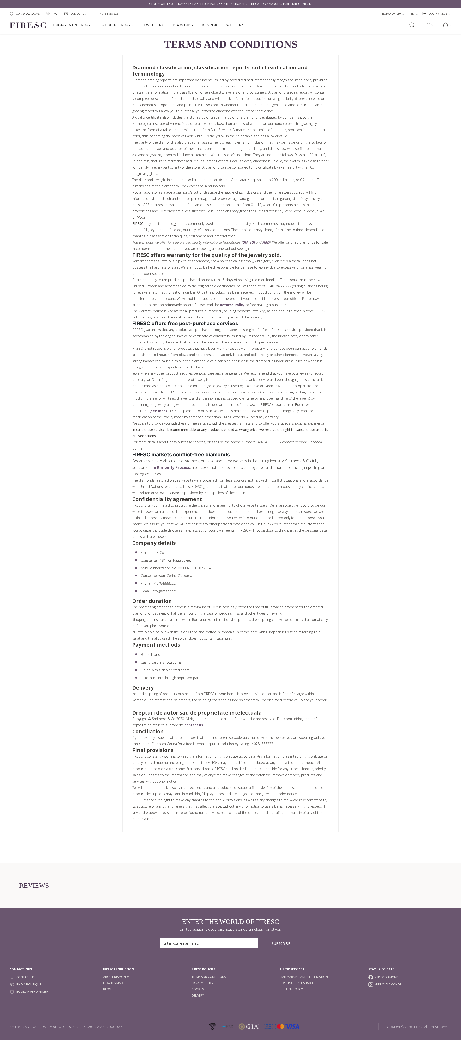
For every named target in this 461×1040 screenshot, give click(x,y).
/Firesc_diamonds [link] (388, 984)
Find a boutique (28, 984)
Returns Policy (232, 304)
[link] (105, 13)
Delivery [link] (198, 995)
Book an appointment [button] (33, 992)
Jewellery (153, 25)
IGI (252, 242)
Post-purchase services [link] (297, 983)
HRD (265, 242)
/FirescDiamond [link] (387, 977)
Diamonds (183, 25)
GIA (245, 242)
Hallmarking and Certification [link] (304, 977)
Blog (107, 989)
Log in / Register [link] (440, 13)
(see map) (158, 411)
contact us (193, 725)
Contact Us (25, 977)
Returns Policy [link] (291, 989)
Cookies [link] (198, 989)
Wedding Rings (117, 25)
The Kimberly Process (169, 467)
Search (412, 25)
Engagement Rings (73, 25)
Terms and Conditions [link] (209, 977)
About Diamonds (116, 977)
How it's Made (113, 983)
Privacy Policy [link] (202, 983)
